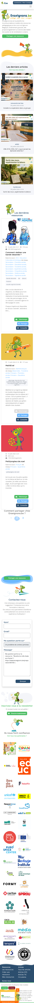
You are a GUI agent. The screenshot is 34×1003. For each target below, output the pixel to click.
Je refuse (12, 988)
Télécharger (22, 319)
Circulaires (22, 977)
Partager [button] (23, 323)
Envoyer (23, 681)
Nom (6, 622)
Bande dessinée (11, 278)
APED (17, 144)
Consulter (23, 328)
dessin (24, 278)
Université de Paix (17, 103)
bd (19, 278)
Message (8, 650)
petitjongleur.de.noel (12, 472)
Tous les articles (24, 970)
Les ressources (8, 970)
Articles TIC (22, 975)
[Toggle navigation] (30, 6)
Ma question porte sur (14, 641)
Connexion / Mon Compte (22, 2)
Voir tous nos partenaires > (17, 736)
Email (7, 631)
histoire (8, 281)
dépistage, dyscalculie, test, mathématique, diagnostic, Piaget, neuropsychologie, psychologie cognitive (16, 383)
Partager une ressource (15, 36)
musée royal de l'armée (13, 284)
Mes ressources (8, 977)
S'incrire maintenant (18, 713)
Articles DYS (22, 972)
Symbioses (17, 187)
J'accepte (4, 988)
